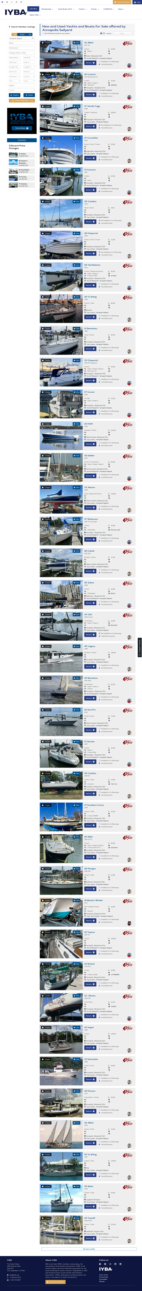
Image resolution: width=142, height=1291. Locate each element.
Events (94, 9)
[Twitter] (7, 2)
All (15, 34)
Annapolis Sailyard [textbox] (16, 38)
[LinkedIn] (21, 2)
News (120, 9)
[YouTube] (16, 2)
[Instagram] (11, 2)
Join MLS (33, 9)
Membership (46, 9)
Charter (82, 9)
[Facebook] (2, 2)
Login (138, 2)
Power (22, 34)
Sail (29, 34)
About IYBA (34, 15)
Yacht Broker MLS (65, 9)
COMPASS (107, 9)
